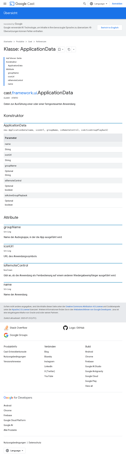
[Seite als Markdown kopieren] (69, 49)
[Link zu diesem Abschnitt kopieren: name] (15, 285)
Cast (30, 4)
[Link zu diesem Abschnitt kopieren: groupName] (24, 227)
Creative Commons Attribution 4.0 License (84, 306)
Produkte (20, 41)
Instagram (49, 361)
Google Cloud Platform (15, 420)
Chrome (89, 356)
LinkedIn (48, 366)
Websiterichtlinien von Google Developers (92, 309)
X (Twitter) (49, 371)
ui (35, 93)
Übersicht (10, 13)
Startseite (8, 41)
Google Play (91, 381)
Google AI (8, 425)
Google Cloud (91, 376)
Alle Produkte (10, 430)
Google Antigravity (94, 371)
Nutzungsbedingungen (15, 356)
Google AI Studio (93, 366)
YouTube (48, 376)
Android (89, 351)
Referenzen (41, 41)
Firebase (89, 361)
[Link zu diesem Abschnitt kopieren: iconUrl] (16, 246)
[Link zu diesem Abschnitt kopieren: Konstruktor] (27, 116)
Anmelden (117, 3)
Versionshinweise (12, 361)
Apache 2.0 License (20, 309)
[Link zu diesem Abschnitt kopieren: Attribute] (21, 218)
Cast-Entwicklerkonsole (15, 351)
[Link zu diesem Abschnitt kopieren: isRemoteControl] (31, 266)
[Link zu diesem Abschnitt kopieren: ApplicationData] (29, 125)
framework (22, 93)
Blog (46, 351)
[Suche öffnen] (85, 4)
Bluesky (48, 356)
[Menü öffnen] (5, 3)
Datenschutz (35, 442)
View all (89, 386)
